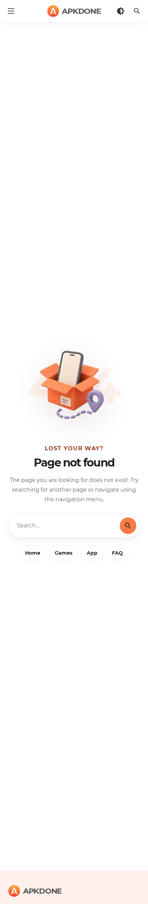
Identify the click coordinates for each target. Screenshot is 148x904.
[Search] (137, 11)
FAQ (117, 553)
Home (32, 553)
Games (63, 553)
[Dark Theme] (120, 11)
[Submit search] (128, 525)
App (92, 553)
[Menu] (11, 11)
